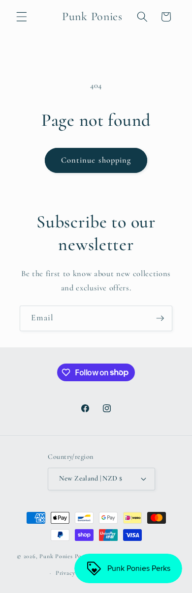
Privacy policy (74, 572)
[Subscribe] (160, 318)
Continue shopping (96, 160)
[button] (21, 16)
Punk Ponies (55, 556)
